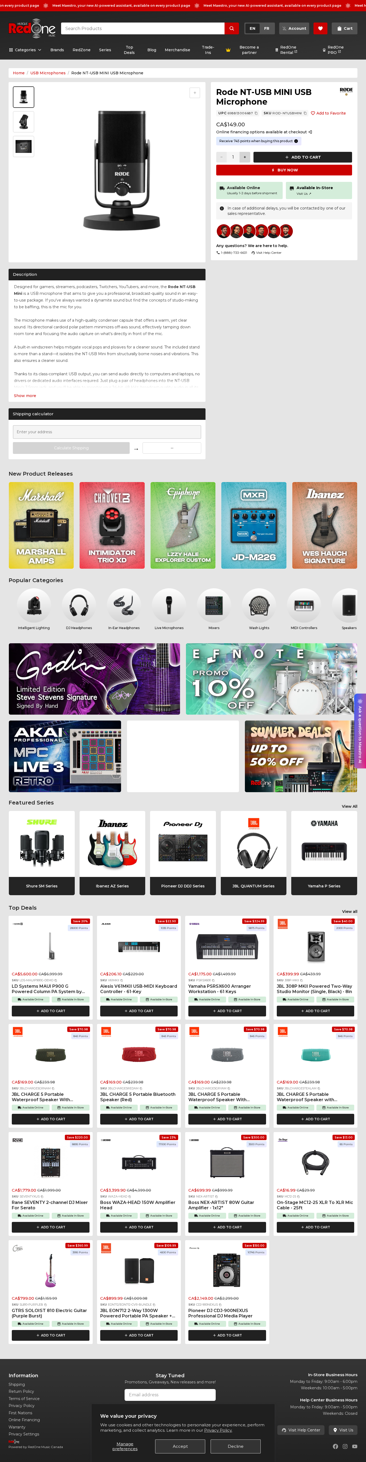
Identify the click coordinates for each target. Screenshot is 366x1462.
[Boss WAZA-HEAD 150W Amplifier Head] (139, 1164)
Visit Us (304, 194)
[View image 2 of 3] (23, 122)
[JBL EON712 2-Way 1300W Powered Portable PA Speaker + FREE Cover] (139, 1272)
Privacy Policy (22, 1405)
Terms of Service (24, 1398)
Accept (180, 1446)
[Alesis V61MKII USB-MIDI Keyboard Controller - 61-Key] (139, 948)
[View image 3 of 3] (23, 146)
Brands (57, 49)
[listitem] (41, 525)
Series (105, 49)
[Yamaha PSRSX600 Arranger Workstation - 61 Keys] (227, 948)
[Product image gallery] (24, 253)
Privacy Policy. (218, 1430)
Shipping (17, 1384)
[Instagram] (345, 1446)
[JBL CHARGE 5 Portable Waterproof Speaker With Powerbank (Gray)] (227, 1056)
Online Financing (24, 1419)
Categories (25, 49)
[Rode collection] (346, 91)
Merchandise (177, 49)
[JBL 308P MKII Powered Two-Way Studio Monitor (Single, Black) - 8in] (315, 948)
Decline (236, 1446)
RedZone (82, 49)
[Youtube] (354, 1446)
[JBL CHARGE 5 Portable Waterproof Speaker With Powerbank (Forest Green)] (50, 1056)
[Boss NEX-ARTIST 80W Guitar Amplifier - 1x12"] (227, 1164)
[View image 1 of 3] (23, 97)
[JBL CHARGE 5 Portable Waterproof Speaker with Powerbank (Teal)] (315, 1056)
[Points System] (296, 141)
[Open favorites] (320, 28)
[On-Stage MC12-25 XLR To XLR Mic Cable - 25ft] (315, 1164)
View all (349, 911)
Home (19, 73)
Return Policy (21, 1391)
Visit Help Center (304, 1430)
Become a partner (249, 50)
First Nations (20, 1412)
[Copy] (256, 113)
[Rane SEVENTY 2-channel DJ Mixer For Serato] (50, 1164)
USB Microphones (48, 73)
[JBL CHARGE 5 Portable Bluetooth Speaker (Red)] (139, 1056)
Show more (25, 395)
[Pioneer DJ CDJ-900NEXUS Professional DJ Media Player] (227, 1272)
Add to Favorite (331, 113)
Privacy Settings (24, 1434)
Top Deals (129, 50)
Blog (151, 49)
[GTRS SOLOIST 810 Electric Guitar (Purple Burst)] (50, 1272)
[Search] (232, 28)
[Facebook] (335, 1446)
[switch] (259, 28)
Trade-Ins (208, 50)
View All (349, 806)
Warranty (17, 1427)
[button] (55, 980)
